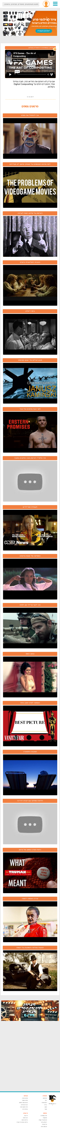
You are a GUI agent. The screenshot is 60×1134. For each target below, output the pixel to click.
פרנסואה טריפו (44, 1126)
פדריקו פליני (44, 1124)
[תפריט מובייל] (55, 5)
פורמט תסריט (25, 1098)
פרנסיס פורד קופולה (43, 1120)
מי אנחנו (25, 1113)
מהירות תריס (25, 1109)
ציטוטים (45, 1113)
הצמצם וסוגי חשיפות (23, 1102)
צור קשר (26, 1115)
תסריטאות (45, 1098)
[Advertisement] (30, 1056)
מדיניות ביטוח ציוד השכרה (22, 1122)
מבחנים (26, 1096)
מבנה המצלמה (24, 1104)
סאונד (45, 1109)
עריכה (45, 1104)
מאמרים (45, 1096)
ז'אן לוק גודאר (44, 1122)
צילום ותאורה (44, 1102)
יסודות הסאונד (25, 1100)
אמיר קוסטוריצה (43, 1115)
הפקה (46, 1107)
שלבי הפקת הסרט (24, 1107)
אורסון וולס (45, 1117)
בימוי (46, 1100)
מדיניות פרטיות (25, 1120)
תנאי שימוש (25, 1117)
